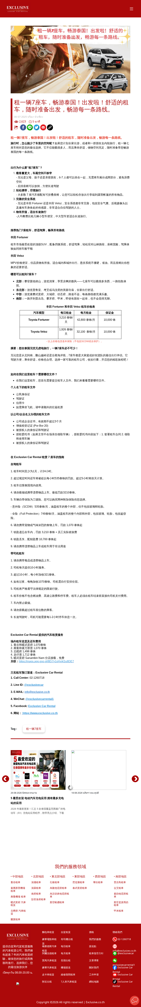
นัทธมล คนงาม (29, 792)
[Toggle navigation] (131, 8)
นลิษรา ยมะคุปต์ (91, 792)
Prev (5, 782)
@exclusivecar (125, 953)
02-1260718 (124, 939)
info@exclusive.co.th (37, 691)
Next (135, 782)
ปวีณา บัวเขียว (35, 116)
